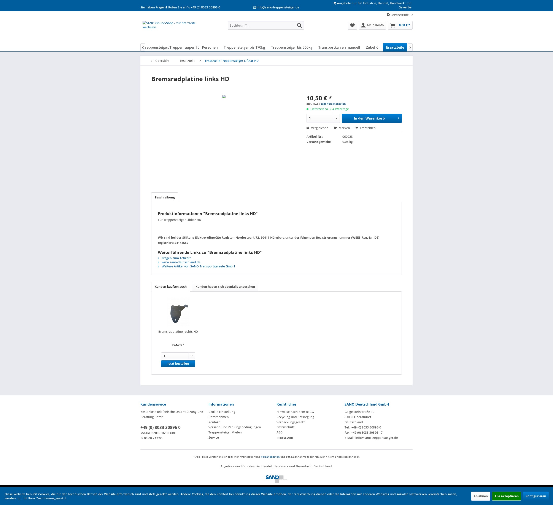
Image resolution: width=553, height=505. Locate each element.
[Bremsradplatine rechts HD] (178, 312)
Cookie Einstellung (221, 412)
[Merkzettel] (352, 25)
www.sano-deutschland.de (180, 262)
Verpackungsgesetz (290, 422)
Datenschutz (285, 427)
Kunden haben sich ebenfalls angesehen (225, 286)
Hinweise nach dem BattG (295, 412)
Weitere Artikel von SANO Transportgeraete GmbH (198, 266)
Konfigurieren (536, 496)
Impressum (284, 437)
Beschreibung (165, 197)
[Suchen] (299, 25)
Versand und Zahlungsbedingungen (234, 427)
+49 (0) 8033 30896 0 (160, 427)
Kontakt (214, 422)
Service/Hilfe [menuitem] (400, 15)
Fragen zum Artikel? (176, 258)
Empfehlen (367, 128)
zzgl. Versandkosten (333, 103)
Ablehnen (481, 496)
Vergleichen (319, 128)
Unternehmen (218, 417)
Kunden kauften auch (171, 286)
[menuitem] (266, 25)
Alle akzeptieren (506, 496)
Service (213, 437)
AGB (279, 432)
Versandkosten (270, 457)
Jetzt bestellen (178, 363)
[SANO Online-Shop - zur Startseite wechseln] (175, 31)
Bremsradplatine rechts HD (178, 331)
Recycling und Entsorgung (295, 417)
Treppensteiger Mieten (225, 432)
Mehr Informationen (82, 498)
